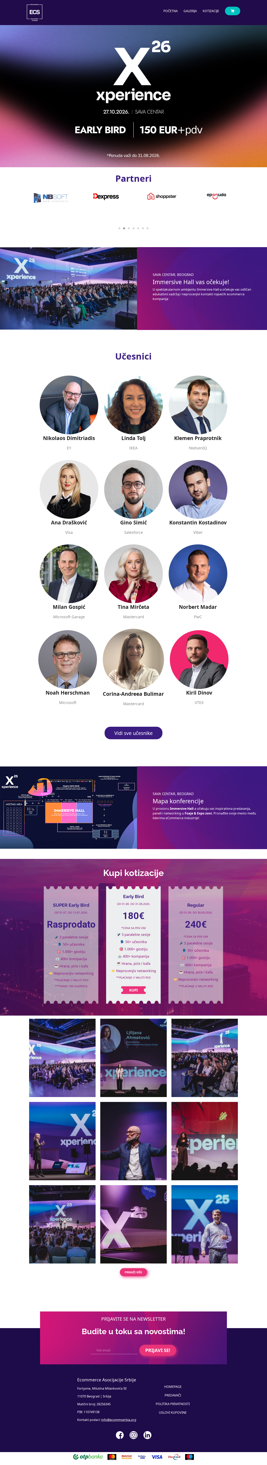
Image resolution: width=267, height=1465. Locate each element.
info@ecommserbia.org (118, 1420)
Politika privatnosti (173, 1404)
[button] (119, 228)
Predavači (173, 1395)
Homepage (173, 1387)
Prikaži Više (133, 1272)
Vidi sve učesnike (133, 733)
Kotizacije (211, 11)
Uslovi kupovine (173, 1412)
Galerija (190, 11)
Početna (170, 11)
